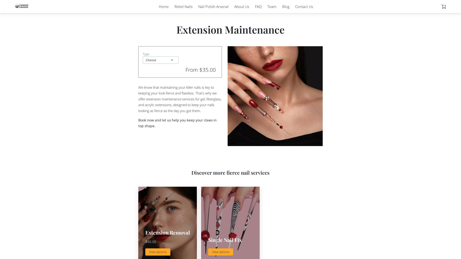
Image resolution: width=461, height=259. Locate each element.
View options (158, 252)
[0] (444, 6)
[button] (161, 60)
